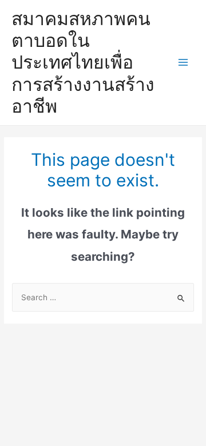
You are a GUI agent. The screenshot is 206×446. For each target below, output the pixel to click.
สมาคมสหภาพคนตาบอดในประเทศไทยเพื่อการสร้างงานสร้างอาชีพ (82, 62)
